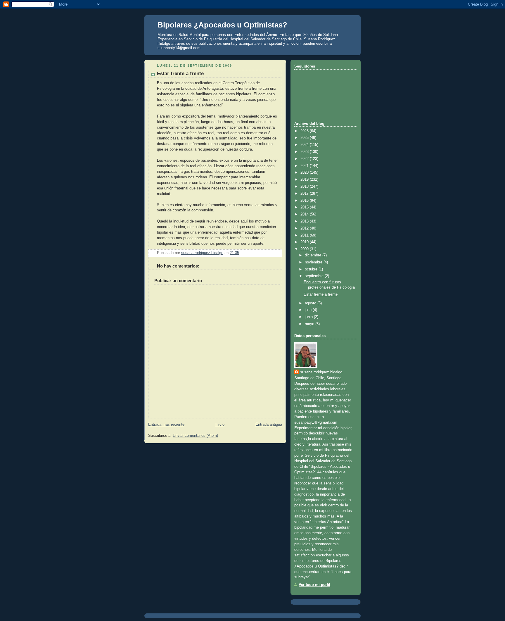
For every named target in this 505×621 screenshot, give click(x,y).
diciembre (313, 255)
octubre (312, 269)
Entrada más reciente (166, 424)
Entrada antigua (268, 424)
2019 (305, 179)
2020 (305, 172)
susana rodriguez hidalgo (321, 372)
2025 (305, 138)
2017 (305, 194)
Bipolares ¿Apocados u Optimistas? (222, 24)
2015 (305, 207)
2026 (305, 131)
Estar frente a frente (321, 294)
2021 (305, 166)
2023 (305, 152)
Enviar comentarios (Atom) (195, 436)
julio (309, 310)
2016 (305, 201)
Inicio (219, 424)
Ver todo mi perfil (314, 585)
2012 (305, 228)
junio (309, 317)
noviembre (314, 262)
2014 (305, 214)
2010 (305, 242)
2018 (305, 186)
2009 (305, 249)
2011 (305, 235)
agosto (311, 303)
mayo (310, 324)
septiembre (315, 276)
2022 (305, 159)
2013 (305, 221)
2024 (305, 145)
